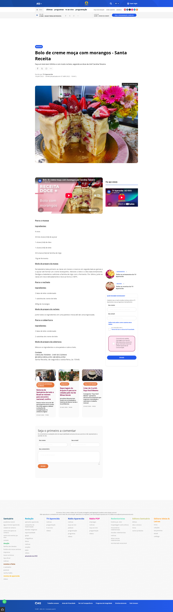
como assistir (110, 10)
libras (27, 541)
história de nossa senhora (12, 549)
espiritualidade (30, 533)
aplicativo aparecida (32, 522)
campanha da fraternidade (29, 526)
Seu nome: (111, 305)
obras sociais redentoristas (115, 539)
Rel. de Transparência (85, 603)
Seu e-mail (74, 440)
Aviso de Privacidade (68, 603)
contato (6, 540)
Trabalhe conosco (53, 603)
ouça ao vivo (72, 525)
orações (27, 547)
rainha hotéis (8, 573)
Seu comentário (44, 449)
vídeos (6, 579)
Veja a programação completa (124, 15)
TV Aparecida (53, 518)
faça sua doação (99, 10)
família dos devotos (10, 546)
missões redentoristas (118, 533)
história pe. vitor (116, 522)
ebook (156, 533)
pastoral (6, 570)
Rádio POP (94, 518)
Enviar (43, 466)
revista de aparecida (12, 576)
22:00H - (101, 16)
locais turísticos (9, 555)
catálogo (156, 536)
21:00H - (50, 16)
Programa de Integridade (104, 603)
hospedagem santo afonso (120, 525)
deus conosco (136, 525)
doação (6, 543)
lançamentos (158, 531)
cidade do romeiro (10, 528)
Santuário (8, 518)
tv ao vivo (69, 9)
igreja (27, 535)
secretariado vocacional (119, 543)
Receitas (39, 47)
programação (81, 9)
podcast (70, 528)
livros (134, 528)
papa (26, 550)
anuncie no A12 (31, 556)
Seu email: (111, 314)
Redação (29, 518)
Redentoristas (118, 518)
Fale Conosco (134, 603)
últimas (49, 9)
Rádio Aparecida (76, 518)
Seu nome (42, 440)
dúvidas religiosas (31, 530)
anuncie (119, 10)
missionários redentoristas (115, 529)
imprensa (7, 552)
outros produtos (137, 531)
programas (59, 9)
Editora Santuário (141, 518)
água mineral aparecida (12, 525)
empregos (92, 522)
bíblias (134, 522)
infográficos (29, 538)
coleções (157, 528)
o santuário (7, 567)
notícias (6, 561)
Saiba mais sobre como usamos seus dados (120, 323)
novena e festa (9, 564)
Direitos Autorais (120, 603)
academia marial (9, 522)
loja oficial (7, 558)
